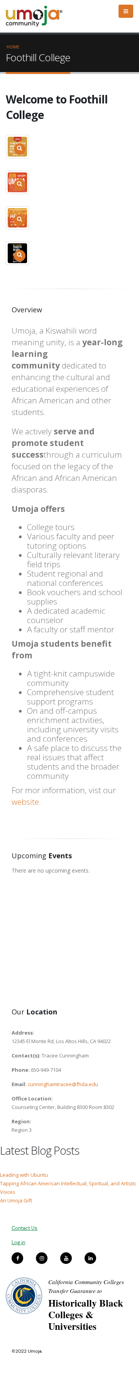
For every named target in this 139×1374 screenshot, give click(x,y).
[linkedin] (90, 1258)
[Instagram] (41, 1258)
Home (13, 47)
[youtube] (66, 1258)
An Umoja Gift (16, 1200)
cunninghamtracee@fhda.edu (63, 1084)
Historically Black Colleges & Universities (85, 1314)
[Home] (38, 16)
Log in (18, 1242)
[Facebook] (17, 1258)
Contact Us (24, 1228)
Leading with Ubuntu (24, 1174)
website (25, 801)
